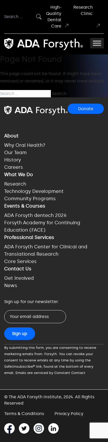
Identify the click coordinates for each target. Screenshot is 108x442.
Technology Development (34, 191)
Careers (13, 167)
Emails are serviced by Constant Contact (50, 373)
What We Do (18, 174)
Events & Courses (24, 206)
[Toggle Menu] (97, 43)
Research (15, 184)
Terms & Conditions (24, 413)
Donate (85, 108)
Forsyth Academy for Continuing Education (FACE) (42, 226)
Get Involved (19, 278)
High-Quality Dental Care (53, 17)
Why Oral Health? (24, 145)
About (11, 136)
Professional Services (29, 237)
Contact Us (17, 269)
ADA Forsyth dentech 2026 (35, 215)
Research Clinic (83, 10)
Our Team (15, 152)
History (12, 160)
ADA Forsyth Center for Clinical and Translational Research (45, 250)
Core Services (20, 261)
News (10, 285)
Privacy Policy (69, 413)
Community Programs (30, 199)
